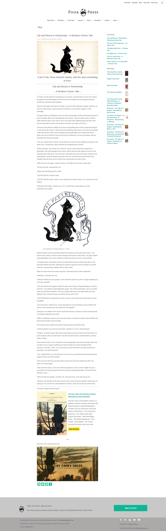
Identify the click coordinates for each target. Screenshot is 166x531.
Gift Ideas (61, 20)
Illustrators (98, 20)
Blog (140, 2)
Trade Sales (146, 2)
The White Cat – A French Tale (117, 53)
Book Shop (154, 2)
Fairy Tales (71, 20)
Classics (80, 20)
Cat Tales (59, 39)
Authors (107, 20)
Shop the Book (74, 429)
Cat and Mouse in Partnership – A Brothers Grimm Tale (65, 35)
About (115, 20)
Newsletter (135, 2)
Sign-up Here (131, 508)
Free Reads (127, 2)
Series (89, 20)
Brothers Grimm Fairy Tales (49, 39)
